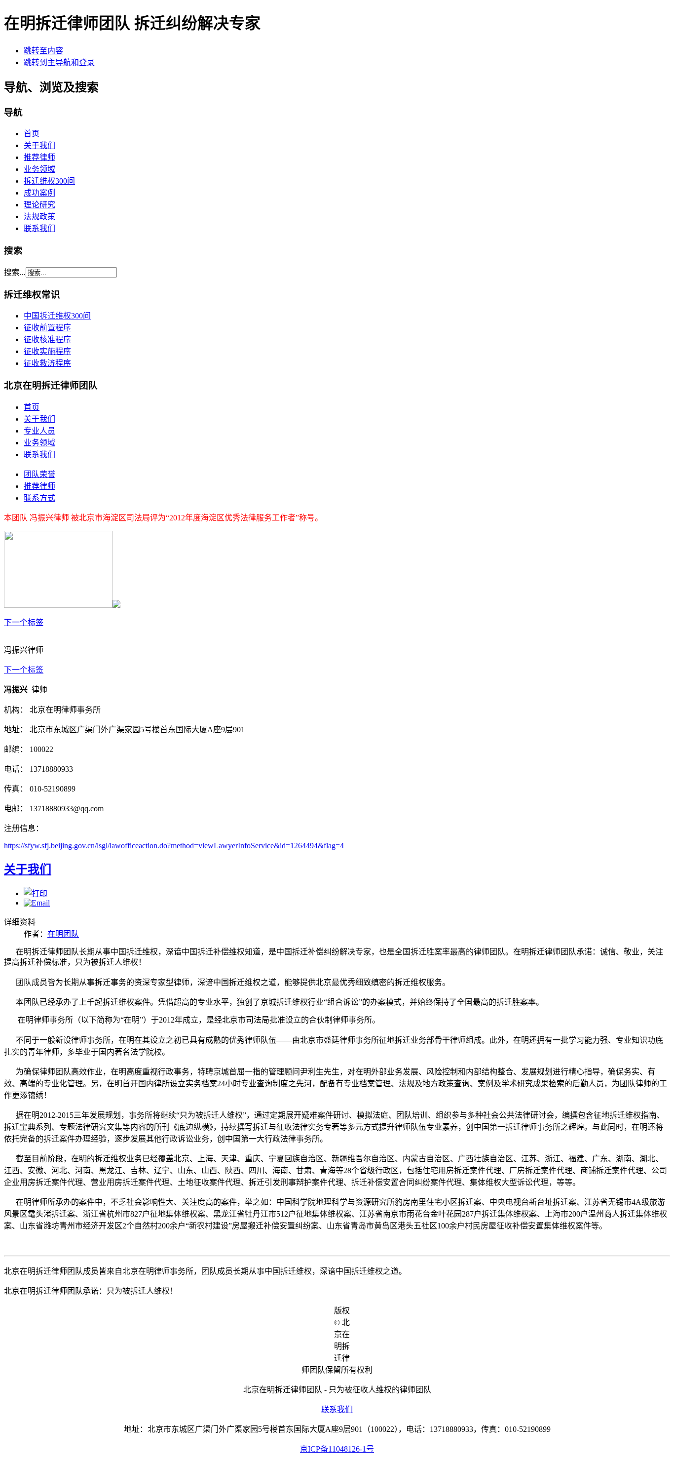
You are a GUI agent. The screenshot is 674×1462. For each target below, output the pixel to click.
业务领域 (39, 169)
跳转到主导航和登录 (59, 62)
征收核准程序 (47, 339)
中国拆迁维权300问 (57, 316)
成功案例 (39, 193)
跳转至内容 (43, 50)
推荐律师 (39, 157)
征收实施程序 (47, 351)
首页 (31, 133)
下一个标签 (23, 622)
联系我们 (39, 228)
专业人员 (39, 431)
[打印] (35, 893)
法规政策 (39, 216)
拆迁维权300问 (49, 181)
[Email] (37, 903)
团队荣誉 (39, 474)
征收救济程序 (47, 363)
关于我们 (39, 145)
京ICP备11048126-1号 (337, 1449)
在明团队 (63, 934)
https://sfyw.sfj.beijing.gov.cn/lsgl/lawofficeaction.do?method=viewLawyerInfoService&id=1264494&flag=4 (174, 845)
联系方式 (39, 498)
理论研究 (39, 204)
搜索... (15, 272)
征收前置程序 (47, 327)
